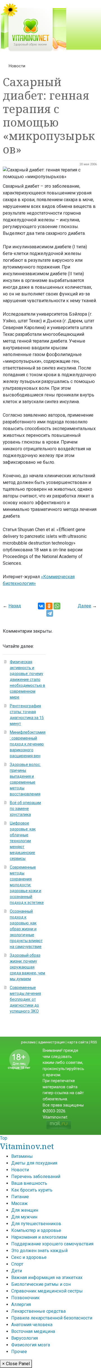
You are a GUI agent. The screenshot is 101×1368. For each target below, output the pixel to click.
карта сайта (77, 1042)
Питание (20, 1196)
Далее (84, 606)
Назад (14, 606)
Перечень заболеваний (35, 1176)
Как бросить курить (31, 1190)
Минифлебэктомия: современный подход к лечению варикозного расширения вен (27, 744)
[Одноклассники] (49, 606)
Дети (16, 1270)
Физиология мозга (30, 1345)
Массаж (19, 1203)
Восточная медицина (33, 1331)
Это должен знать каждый (39, 1250)
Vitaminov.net (27, 1146)
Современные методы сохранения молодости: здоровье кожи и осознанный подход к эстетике (27, 885)
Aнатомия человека (31, 1324)
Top (3, 1138)
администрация (51, 1042)
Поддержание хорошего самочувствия (52, 1244)
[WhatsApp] (57, 606)
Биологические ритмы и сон (41, 1284)
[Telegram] (49, 613)
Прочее (19, 1351)
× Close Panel (16, 1363)
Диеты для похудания (34, 1163)
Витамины (22, 1156)
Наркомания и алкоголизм (39, 1237)
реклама (28, 1042)
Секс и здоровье (29, 1257)
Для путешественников (36, 1223)
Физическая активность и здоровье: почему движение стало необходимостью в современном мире (27, 679)
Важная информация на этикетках (46, 1277)
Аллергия (21, 1304)
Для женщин (24, 1210)
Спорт (17, 1264)
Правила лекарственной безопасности (51, 1318)
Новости (17, 65)
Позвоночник (25, 1297)
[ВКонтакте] (41, 606)
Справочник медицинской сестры (47, 1291)
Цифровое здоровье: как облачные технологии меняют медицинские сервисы (23, 841)
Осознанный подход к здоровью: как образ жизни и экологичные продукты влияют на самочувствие (26, 929)
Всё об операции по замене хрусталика (25, 808)
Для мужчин (24, 1217)
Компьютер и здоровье (36, 1230)
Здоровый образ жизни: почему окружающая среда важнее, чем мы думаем (27, 967)
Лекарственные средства (38, 1311)
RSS (94, 1042)
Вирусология (24, 1338)
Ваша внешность (29, 1183)
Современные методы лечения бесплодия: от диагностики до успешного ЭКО (25, 999)
